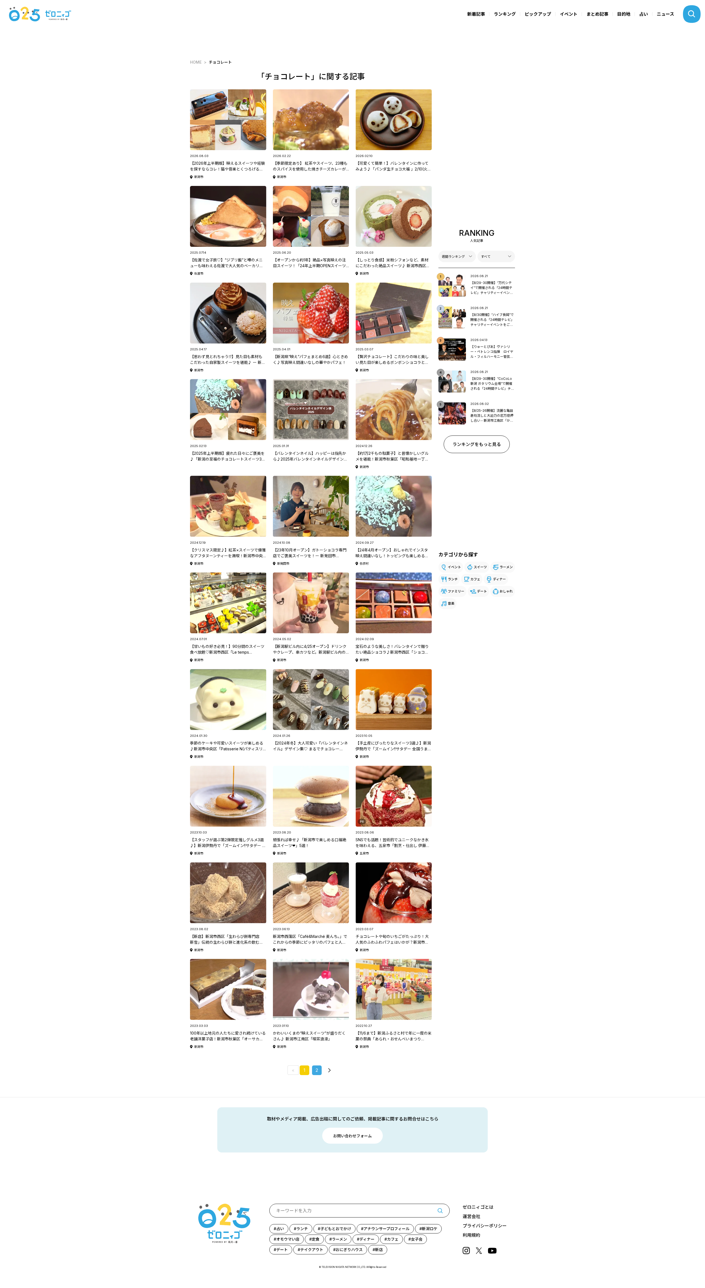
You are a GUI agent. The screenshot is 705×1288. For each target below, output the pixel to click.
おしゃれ (506, 591)
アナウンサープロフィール (387, 1228)
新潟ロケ (429, 1228)
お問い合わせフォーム (352, 1135)
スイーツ (480, 567)
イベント (568, 14)
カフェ (475, 579)
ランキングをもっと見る (476, 444)
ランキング (505, 14)
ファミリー (456, 591)
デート (482, 591)
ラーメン (506, 567)
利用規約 (471, 1235)
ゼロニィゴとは (478, 1207)
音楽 (451, 603)
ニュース (665, 14)
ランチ (453, 579)
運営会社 (471, 1216)
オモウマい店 (287, 1239)
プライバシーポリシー (485, 1226)
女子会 (416, 1239)
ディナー (499, 579)
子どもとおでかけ (335, 1228)
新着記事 (476, 14)
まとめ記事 (597, 14)
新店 (379, 1249)
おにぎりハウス (349, 1249)
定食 (315, 1239)
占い (643, 14)
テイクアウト (311, 1249)
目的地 (623, 14)
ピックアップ (538, 14)
